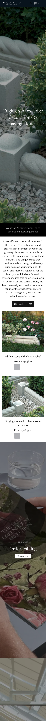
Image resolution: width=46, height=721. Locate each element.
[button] (36, 3)
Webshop (11, 227)
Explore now (23, 556)
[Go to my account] (30, 4)
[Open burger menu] (43, 3)
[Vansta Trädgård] (11, 3)
